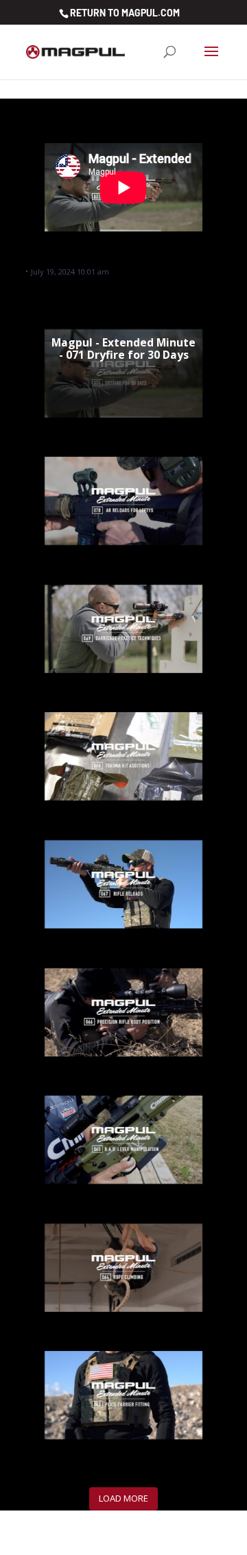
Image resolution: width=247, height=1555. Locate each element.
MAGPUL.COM (150, 12)
